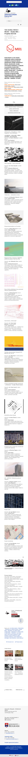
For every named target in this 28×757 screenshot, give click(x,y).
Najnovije (15, 36)
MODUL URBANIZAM (14, 110)
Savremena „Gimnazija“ (10, 320)
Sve (14, 104)
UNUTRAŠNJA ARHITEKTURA (14, 112)
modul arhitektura (12, 638)
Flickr (14, 5)
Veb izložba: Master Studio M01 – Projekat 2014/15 (8, 659)
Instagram (18, 5)
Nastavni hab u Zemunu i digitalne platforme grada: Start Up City (13, 258)
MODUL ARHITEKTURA (14, 108)
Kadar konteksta (8, 541)
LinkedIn (16, 5)
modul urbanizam (20, 638)
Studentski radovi (14, 616)
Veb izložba (14, 614)
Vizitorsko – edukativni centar (12, 194)
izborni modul (7, 634)
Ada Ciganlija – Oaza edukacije (12, 163)
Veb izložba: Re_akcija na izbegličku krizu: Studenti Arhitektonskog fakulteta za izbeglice (13, 595)
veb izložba (19, 633)
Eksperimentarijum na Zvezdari (12, 226)
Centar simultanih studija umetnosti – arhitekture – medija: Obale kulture (13, 384)
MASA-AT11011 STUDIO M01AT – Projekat (13, 90)
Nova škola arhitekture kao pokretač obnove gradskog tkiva (13, 290)
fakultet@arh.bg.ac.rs (10, 733)
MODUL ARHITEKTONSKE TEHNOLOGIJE (14, 106)
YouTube (12, 5)
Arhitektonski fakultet (16, 611)
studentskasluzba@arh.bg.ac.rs (12, 739)
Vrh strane (13, 752)
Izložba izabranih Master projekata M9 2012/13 (18, 659)
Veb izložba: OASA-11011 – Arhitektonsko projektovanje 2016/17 (19, 673)
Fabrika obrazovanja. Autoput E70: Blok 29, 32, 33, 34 (13, 353)
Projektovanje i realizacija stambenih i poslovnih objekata (13, 447)
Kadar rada (7, 509)
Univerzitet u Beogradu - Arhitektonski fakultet (8, 36)
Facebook (10, 5)
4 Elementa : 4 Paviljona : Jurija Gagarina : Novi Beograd (12, 132)
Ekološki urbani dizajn (10, 415)
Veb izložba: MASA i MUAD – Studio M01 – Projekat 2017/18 (10, 38)
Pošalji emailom (19, 641)
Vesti (6, 37)
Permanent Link (10, 641)
